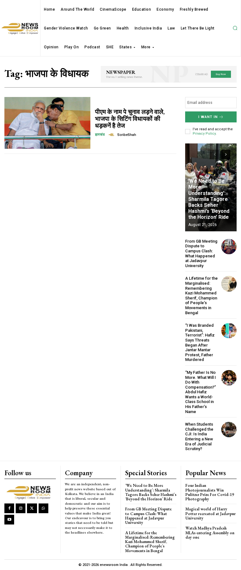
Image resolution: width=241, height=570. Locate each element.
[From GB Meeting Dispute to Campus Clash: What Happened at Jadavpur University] (229, 246)
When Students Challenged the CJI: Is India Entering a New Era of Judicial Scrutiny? (199, 436)
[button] (235, 28)
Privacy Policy (204, 134)
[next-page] (225, 154)
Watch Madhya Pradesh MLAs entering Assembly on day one (209, 532)
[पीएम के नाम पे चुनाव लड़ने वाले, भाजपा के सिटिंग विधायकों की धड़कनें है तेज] (47, 122)
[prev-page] (214, 154)
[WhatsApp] (43, 508)
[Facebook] (9, 508)
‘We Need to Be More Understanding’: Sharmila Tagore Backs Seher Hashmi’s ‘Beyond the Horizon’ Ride (208, 199)
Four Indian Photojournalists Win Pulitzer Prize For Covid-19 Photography (209, 492)
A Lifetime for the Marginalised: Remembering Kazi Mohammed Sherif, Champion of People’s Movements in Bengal (201, 295)
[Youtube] (9, 519)
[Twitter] (32, 508)
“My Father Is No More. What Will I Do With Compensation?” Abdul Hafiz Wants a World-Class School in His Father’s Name (200, 392)
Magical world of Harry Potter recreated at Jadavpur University (210, 513)
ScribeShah (126, 135)
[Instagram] (20, 508)
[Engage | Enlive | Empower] (30, 492)
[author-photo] (112, 135)
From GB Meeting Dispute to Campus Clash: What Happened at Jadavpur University (201, 253)
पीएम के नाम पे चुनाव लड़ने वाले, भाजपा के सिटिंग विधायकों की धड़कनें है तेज (130, 119)
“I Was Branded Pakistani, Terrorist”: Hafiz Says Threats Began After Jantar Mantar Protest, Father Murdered (200, 342)
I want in (208, 117)
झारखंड (100, 134)
